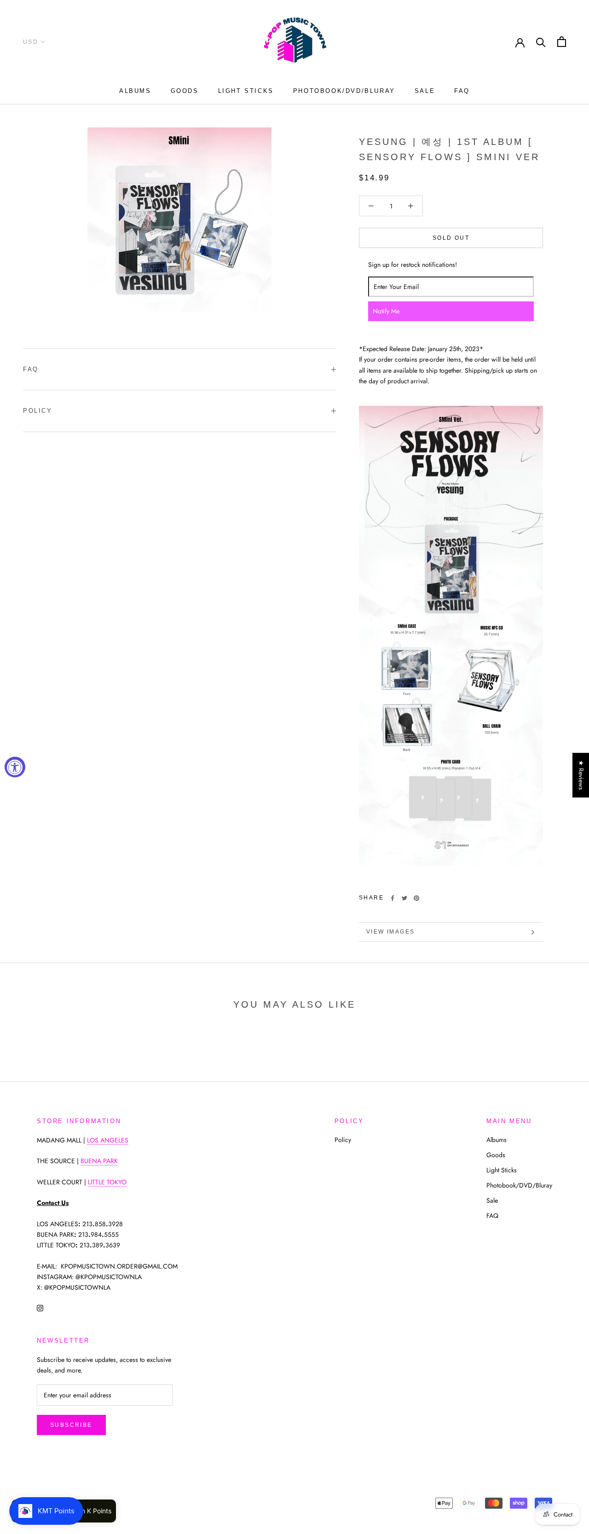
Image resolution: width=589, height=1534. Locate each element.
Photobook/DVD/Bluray (344, 90)
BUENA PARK (99, 1160)
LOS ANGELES (107, 1140)
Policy (37, 410)
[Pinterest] (416, 898)
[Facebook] (392, 898)
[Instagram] (40, 1307)
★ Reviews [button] (581, 775)
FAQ (462, 90)
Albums (135, 90)
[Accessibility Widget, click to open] (15, 767)
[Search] (541, 41)
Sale (425, 90)
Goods (185, 90)
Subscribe (71, 1425)
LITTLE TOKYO (107, 1182)
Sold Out (451, 238)
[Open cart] (561, 41)
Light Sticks (246, 90)
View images (390, 931)
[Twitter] (404, 898)
